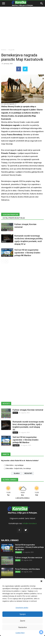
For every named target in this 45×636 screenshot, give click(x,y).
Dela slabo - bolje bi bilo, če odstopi (18, 468)
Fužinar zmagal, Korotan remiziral (28, 410)
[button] (41, 581)
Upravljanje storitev (22, 607)
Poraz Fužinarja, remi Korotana (27, 569)
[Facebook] (19, 530)
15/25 (22, 494)
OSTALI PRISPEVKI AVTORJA (14, 218)
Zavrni (22, 621)
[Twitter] (25, 530)
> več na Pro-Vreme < (22, 498)
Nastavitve (22, 627)
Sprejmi (23, 614)
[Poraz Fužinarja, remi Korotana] (7, 572)
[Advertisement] (22, 23)
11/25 (8, 494)
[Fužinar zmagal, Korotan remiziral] (7, 227)
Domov (3, 50)
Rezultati (28, 473)
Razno (4, 230)
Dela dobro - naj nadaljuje (14, 465)
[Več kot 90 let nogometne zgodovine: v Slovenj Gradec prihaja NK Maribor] (7, 253)
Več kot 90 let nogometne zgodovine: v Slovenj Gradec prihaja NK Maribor (27, 253)
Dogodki (11, 50)
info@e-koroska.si (30, 523)
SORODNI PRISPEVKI (10, 215)
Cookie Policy (20, 633)
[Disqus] (22, 299)
